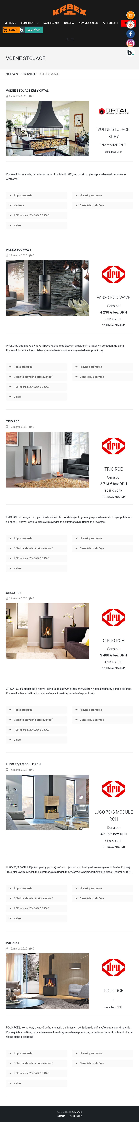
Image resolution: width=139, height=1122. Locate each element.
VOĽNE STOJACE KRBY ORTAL (27, 90)
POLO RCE (13, 943)
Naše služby (76, 1116)
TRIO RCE (12, 421)
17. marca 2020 (18, 255)
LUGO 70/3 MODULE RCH (23, 764)
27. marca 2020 (18, 96)
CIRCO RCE (13, 593)
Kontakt (61, 1116)
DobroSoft (77, 1112)
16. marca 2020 (18, 769)
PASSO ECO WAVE (18, 249)
